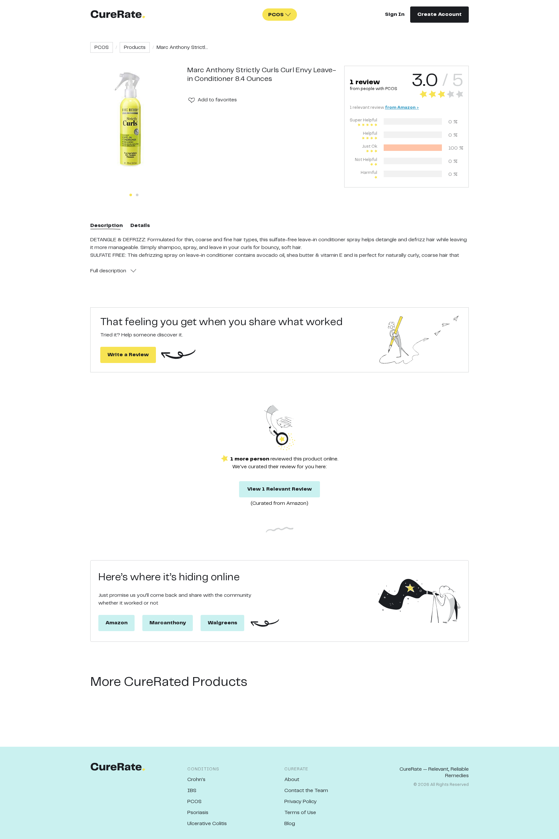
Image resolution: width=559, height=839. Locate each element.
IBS (191, 790)
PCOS (101, 47)
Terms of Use (300, 812)
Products (135, 47)
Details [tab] (140, 225)
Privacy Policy (300, 801)
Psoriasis (197, 812)
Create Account (439, 14)
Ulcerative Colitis (207, 823)
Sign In (394, 14)
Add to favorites (217, 99)
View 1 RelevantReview (279, 489)
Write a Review (128, 354)
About (291, 779)
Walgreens (222, 622)
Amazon (116, 622)
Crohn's (196, 779)
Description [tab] (106, 225)
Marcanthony (167, 622)
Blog (289, 823)
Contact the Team (306, 790)
